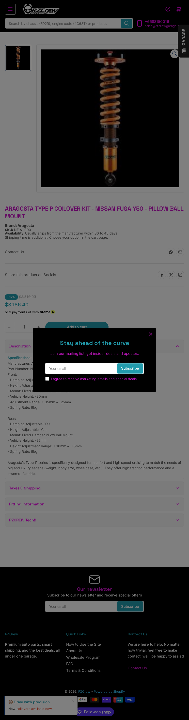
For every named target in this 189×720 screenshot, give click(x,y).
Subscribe (130, 368)
